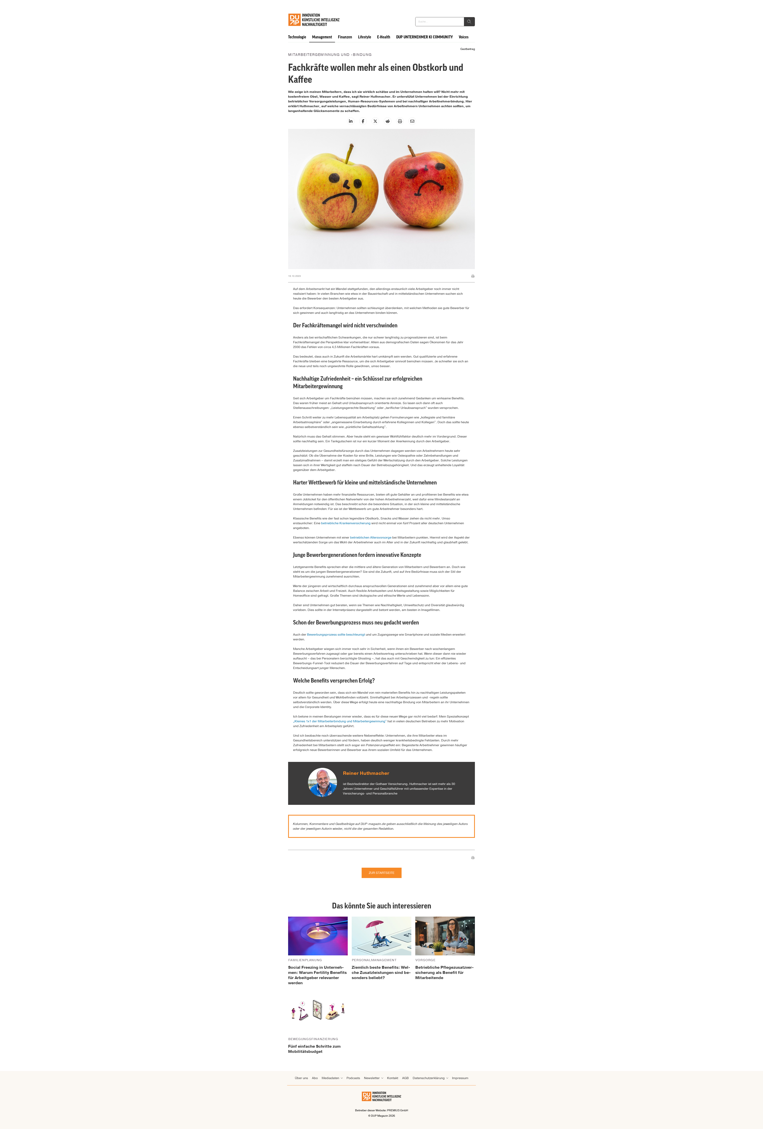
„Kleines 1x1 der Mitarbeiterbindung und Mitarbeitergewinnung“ (340, 721)
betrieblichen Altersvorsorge (370, 537)
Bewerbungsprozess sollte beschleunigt (336, 634)
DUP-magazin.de (373, 824)
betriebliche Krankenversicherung (346, 523)
